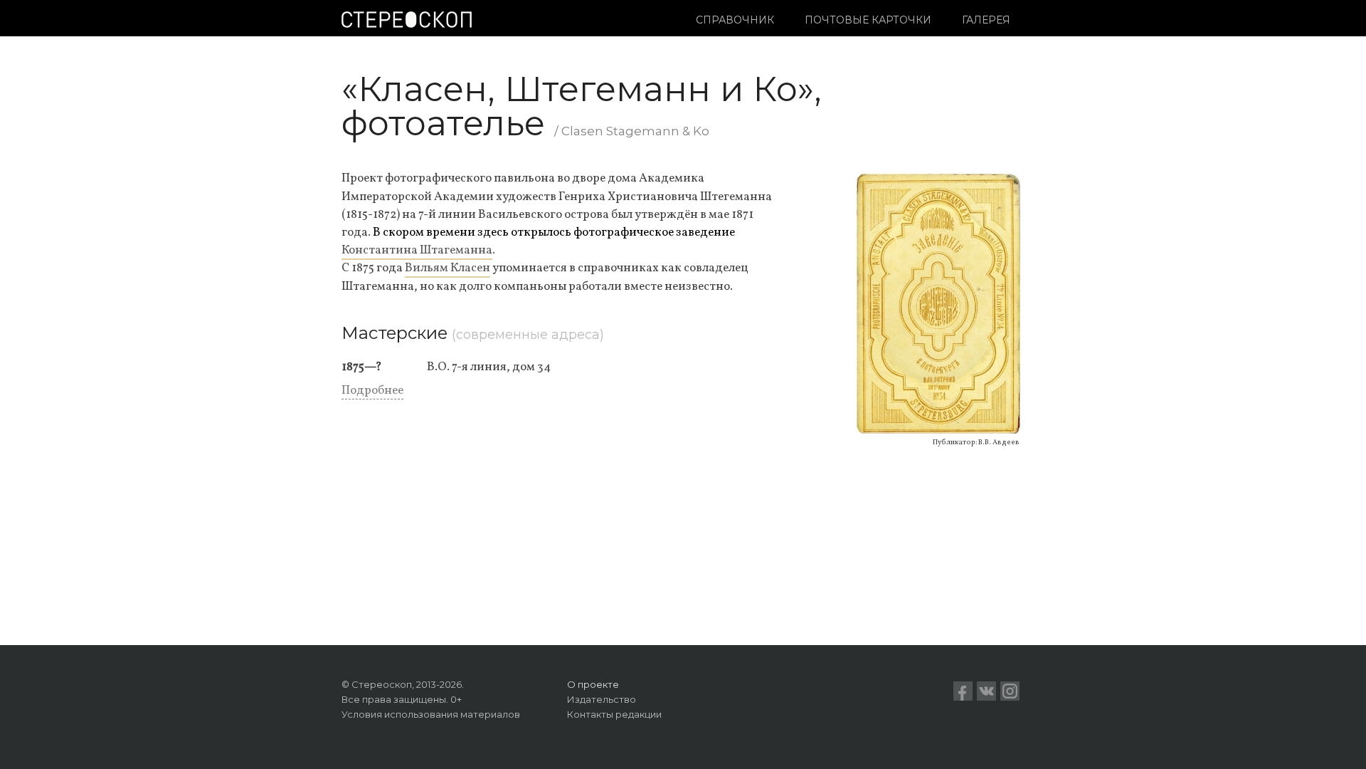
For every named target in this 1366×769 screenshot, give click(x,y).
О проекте (593, 684)
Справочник (735, 20)
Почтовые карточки (868, 20)
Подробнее (372, 390)
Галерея (986, 20)
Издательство (601, 699)
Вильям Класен (447, 268)
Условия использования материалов (431, 714)
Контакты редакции (614, 714)
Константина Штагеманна (417, 250)
